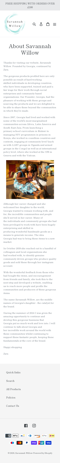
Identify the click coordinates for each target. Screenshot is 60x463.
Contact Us (12, 406)
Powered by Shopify (42, 452)
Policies (10, 397)
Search (10, 381)
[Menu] (54, 23)
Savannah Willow (24, 452)
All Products (13, 389)
